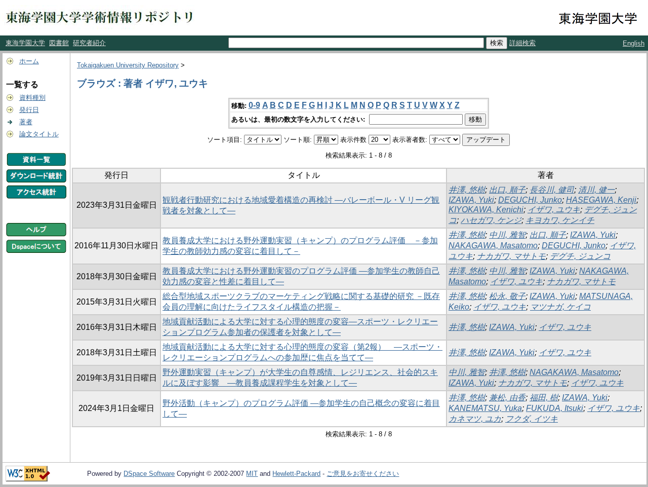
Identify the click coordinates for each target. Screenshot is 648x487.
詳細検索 (522, 43)
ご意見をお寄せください (363, 473)
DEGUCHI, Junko (530, 200)
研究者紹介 (89, 43)
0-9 (254, 105)
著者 (25, 122)
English (633, 43)
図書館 (59, 43)
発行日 (29, 110)
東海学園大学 (25, 43)
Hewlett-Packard (296, 473)
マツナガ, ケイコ (560, 307)
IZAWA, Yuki (471, 200)
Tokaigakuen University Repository (128, 65)
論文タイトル (39, 134)
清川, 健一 (596, 189)
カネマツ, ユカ (475, 419)
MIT (252, 473)
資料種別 (32, 97)
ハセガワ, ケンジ (491, 220)
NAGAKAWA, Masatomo (574, 372)
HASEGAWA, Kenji (601, 200)
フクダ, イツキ (531, 419)
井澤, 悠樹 (467, 189)
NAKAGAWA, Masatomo (493, 245)
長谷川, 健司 (552, 189)
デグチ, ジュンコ (580, 256)
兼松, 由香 (507, 397)
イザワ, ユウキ (554, 209)
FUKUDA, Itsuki (554, 408)
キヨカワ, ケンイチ (559, 220)
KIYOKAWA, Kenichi (486, 209)
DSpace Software (149, 473)
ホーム (29, 61)
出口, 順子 (507, 189)
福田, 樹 (544, 397)
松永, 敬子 (507, 296)
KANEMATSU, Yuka (485, 408)
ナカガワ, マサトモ (511, 256)
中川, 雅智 (507, 235)
